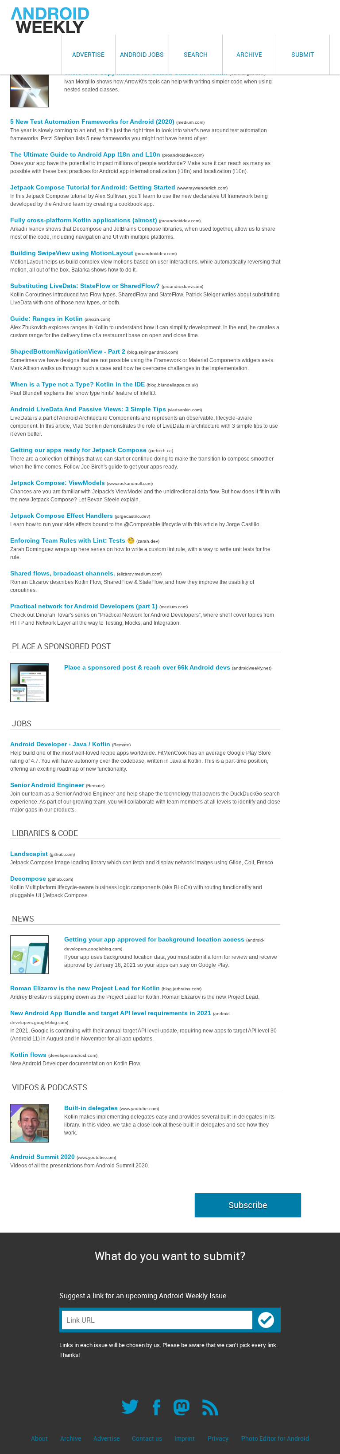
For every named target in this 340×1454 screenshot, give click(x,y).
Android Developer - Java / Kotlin (61, 744)
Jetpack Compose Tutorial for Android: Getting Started (93, 187)
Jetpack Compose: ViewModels (58, 482)
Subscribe (247, 1205)
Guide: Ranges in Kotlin (47, 318)
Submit (302, 54)
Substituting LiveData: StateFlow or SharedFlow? (86, 285)
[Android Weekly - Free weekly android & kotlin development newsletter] (50, 20)
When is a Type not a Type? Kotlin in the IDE (78, 384)
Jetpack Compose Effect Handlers (62, 515)
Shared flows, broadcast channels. (63, 573)
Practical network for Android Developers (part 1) (84, 606)
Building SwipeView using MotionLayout (72, 252)
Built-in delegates (92, 1107)
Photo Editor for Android (275, 1438)
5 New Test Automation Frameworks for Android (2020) (93, 121)
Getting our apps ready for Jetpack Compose (79, 449)
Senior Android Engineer (48, 784)
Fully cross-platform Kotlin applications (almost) (84, 220)
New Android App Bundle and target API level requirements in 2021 (111, 1013)
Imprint (184, 1438)
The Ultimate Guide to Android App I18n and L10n (86, 154)
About (40, 1438)
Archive (249, 54)
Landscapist (30, 853)
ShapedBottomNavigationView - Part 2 (68, 351)
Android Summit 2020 (43, 1156)
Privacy (218, 1438)
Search (196, 54)
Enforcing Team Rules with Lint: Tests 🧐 (73, 540)
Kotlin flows (29, 1054)
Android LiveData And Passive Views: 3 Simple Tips (89, 409)
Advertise (88, 54)
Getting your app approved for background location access (155, 939)
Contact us (147, 1438)
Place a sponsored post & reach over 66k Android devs (148, 667)
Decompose (29, 878)
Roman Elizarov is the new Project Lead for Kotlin (86, 988)
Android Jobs (142, 54)
